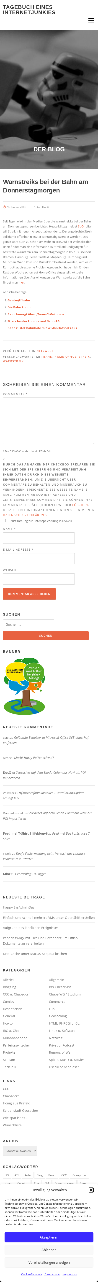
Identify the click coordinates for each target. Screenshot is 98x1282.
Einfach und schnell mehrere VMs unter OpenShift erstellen (49, 917)
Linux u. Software (62, 1030)
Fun (52, 1009)
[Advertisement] (49, 94)
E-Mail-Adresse (18, 549)
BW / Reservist (60, 987)
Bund (52, 1175)
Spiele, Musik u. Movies (67, 1060)
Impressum (70, 1274)
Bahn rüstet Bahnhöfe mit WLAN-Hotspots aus (42, 328)
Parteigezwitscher (16, 1045)
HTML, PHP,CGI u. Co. (64, 1023)
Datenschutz (52, 1274)
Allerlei (8, 980)
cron (8, 1183)
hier (21, 282)
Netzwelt (44, 351)
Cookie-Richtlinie (31, 1274)
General (9, 1016)
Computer (79, 1175)
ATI (16, 1175)
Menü (91, 20)
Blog (40, 1175)
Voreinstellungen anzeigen (49, 1262)
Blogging (9, 987)
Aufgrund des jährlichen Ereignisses (31, 927)
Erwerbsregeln (64, 1183)
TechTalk (9, 1067)
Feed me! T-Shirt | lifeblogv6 (25, 833)
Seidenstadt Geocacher (20, 1110)
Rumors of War (60, 1052)
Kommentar (15, 394)
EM (47, 1183)
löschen (80, 505)
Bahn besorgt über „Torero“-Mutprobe (36, 314)
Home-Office (65, 357)
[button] (91, 1190)
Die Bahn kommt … (22, 307)
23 (7, 1175)
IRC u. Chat (11, 1030)
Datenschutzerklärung (25, 515)
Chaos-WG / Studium (65, 994)
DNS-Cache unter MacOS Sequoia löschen (35, 954)
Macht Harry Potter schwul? (34, 757)
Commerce (57, 1001)
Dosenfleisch (12, 1009)
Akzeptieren (49, 1237)
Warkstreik (13, 361)
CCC (6, 1089)
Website (10, 570)
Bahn (47, 357)
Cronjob (22, 1183)
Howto (8, 1023)
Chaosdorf (11, 1096)
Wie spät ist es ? (15, 1118)
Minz (6, 874)
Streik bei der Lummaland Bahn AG (33, 321)
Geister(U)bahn (19, 300)
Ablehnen (49, 1249)
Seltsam (9, 1060)
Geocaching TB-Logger (30, 874)
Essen (84, 1183)
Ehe (36, 1183)
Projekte (9, 1052)
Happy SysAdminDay (18, 907)
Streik (84, 357)
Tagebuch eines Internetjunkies (29, 9)
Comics (8, 1001)
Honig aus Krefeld (16, 1103)
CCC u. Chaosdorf (16, 994)
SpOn (81, 226)
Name (9, 529)
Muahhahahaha (15, 1038)
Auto (27, 1175)
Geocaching (58, 1016)
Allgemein (56, 980)
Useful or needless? (64, 1067)
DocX (45, 207)
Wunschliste (12, 1125)
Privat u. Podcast (61, 1045)
